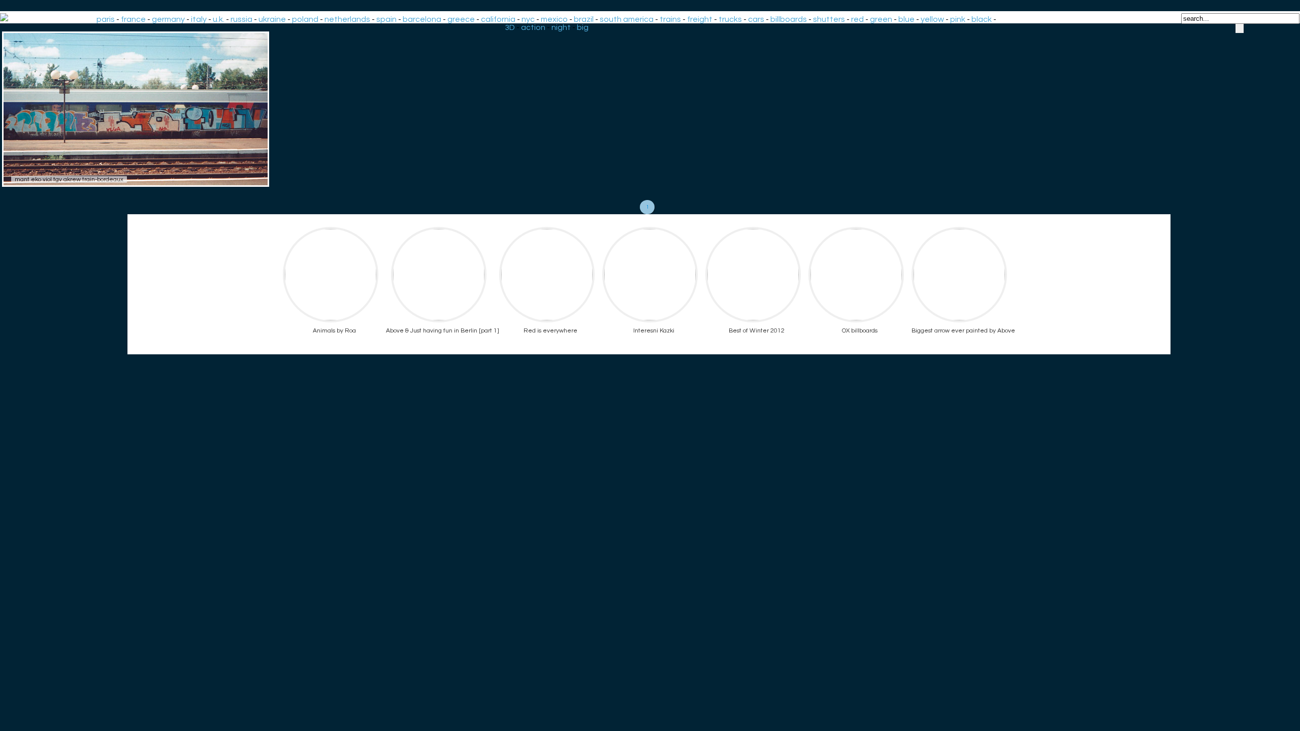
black (981, 19)
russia (241, 19)
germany (168, 19)
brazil (584, 19)
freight (699, 19)
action (533, 27)
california (498, 19)
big (583, 27)
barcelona (422, 19)
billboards (788, 19)
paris (105, 19)
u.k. (218, 19)
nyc (528, 19)
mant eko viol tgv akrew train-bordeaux (69, 179)
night (561, 27)
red (857, 19)
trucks (730, 19)
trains (670, 19)
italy (199, 19)
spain (386, 19)
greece (461, 19)
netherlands (347, 19)
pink (957, 19)
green (881, 19)
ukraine (272, 19)
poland (305, 19)
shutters (829, 19)
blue (906, 19)
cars (756, 19)
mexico (554, 19)
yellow (932, 19)
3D (510, 27)
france (133, 19)
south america (627, 19)
